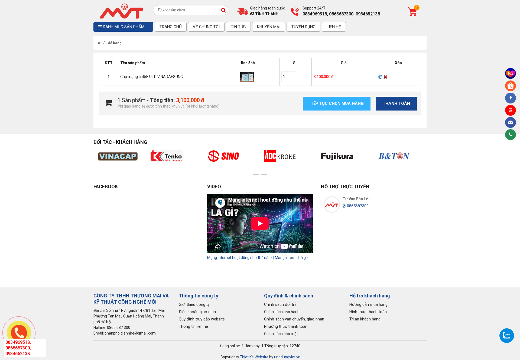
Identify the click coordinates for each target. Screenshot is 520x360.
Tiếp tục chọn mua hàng (337, 103)
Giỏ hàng (114, 43)
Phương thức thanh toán (285, 326)
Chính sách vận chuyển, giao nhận (294, 319)
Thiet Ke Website (254, 357)
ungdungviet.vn (287, 357)
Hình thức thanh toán (368, 311)
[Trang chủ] (99, 43)
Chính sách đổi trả (280, 304)
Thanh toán (396, 103)
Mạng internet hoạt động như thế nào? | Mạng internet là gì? (257, 257)
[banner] (121, 10)
